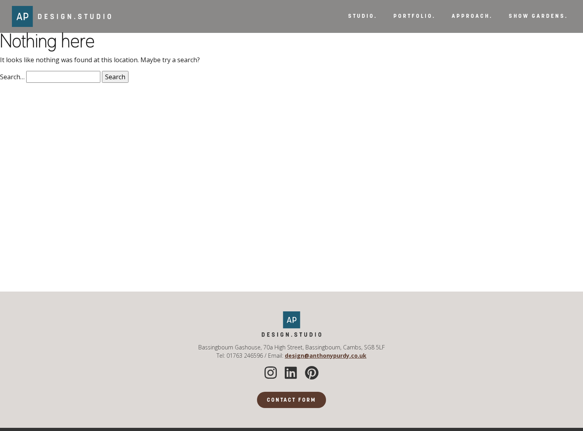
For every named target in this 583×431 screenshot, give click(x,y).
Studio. (362, 16)
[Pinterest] (311, 373)
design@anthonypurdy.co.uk (325, 355)
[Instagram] (271, 373)
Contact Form (291, 400)
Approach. (472, 16)
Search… (12, 76)
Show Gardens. (538, 16)
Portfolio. (414, 16)
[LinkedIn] (291, 373)
